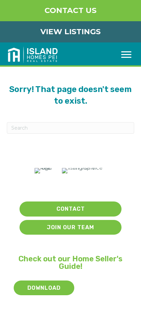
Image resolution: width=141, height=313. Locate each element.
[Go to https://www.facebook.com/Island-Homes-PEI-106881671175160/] (72, 187)
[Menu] (126, 55)
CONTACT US (70, 10)
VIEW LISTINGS (70, 31)
